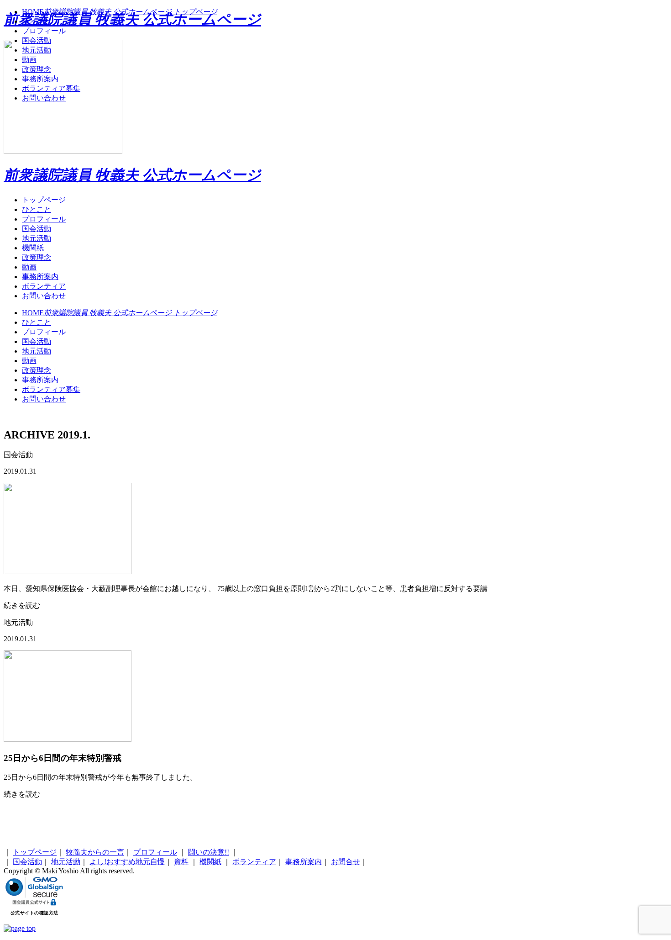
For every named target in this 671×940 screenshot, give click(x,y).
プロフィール (44, 219)
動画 (29, 267)
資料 (181, 862)
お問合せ (345, 862)
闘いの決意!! (208, 852)
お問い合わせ (44, 296)
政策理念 (36, 257)
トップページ (44, 200)
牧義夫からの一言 (95, 852)
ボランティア (44, 286)
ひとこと (36, 209)
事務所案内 (40, 276)
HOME (119, 313)
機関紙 (33, 248)
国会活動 (36, 228)
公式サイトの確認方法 (34, 912)
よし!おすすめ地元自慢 (127, 862)
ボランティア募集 (51, 389)
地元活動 (36, 238)
